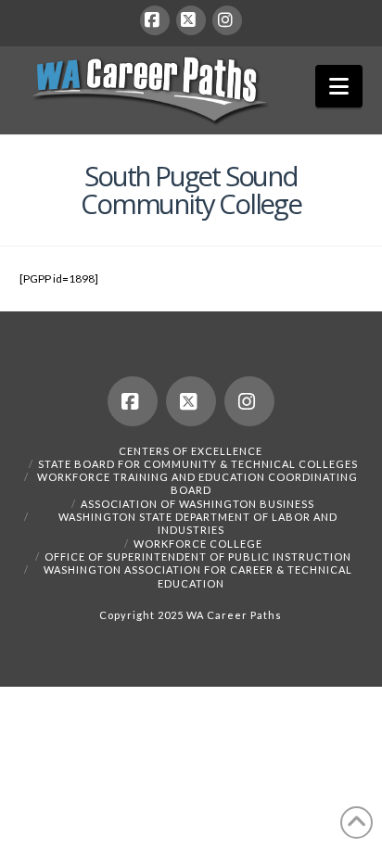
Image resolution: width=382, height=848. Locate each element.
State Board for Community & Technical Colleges (198, 464)
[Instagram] (227, 20)
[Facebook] (155, 20)
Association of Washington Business (197, 504)
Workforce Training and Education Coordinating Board (197, 483)
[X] (191, 20)
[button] (339, 86)
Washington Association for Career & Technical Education (198, 576)
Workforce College (198, 544)
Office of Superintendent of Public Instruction (198, 557)
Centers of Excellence (190, 451)
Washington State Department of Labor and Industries (197, 523)
